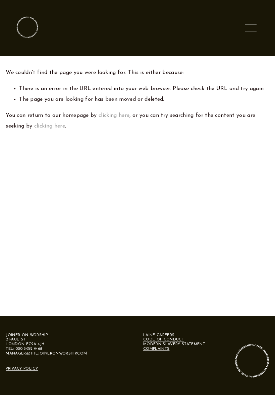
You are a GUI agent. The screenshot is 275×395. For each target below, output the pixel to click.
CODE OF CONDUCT (163, 339)
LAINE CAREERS (158, 335)
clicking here (114, 115)
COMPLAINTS (156, 349)
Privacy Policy (22, 369)
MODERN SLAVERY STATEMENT (174, 344)
